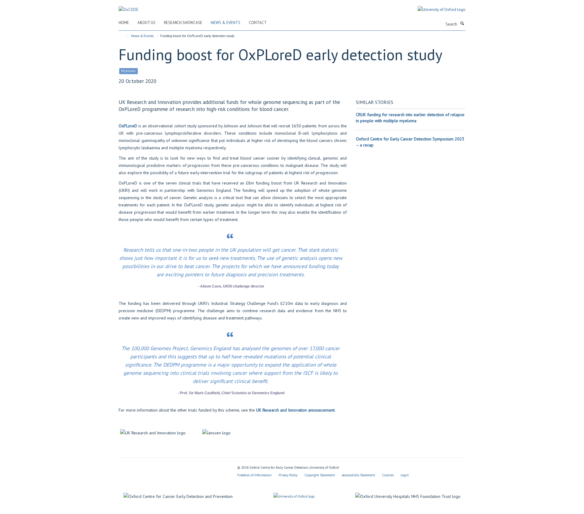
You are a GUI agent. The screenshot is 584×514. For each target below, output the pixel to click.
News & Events (225, 22)
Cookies (388, 475)
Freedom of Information (254, 475)
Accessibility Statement (358, 475)
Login (405, 475)
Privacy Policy (288, 475)
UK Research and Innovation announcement (295, 410)
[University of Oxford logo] (436, 9)
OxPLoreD (128, 126)
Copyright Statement (319, 475)
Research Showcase (183, 22)
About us (146, 22)
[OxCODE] (128, 6)
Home (124, 22)
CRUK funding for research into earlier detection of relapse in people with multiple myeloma (410, 117)
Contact (258, 22)
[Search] (462, 23)
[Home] (124, 36)
